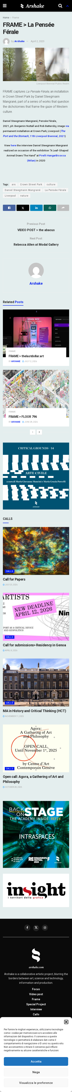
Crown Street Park (31, 184)
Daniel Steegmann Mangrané (23, 190)
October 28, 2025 (13, 787)
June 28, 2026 (31, 422)
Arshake (19, 41)
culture (51, 184)
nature (24, 195)
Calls (9, 571)
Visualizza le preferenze (36, 1083)
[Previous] (33, 432)
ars (14, 184)
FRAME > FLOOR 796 (23, 417)
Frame (15, 17)
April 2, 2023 (37, 41)
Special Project (36, 1004)
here (13, 145)
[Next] (39, 432)
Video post (36, 994)
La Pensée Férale (55, 190)
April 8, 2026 (11, 650)
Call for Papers (14, 579)
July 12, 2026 (30, 361)
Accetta (36, 1061)
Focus (36, 989)
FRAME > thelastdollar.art (26, 356)
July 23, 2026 (11, 585)
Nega (36, 1072)
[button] (66, 1022)
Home (6, 17)
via (67, 125)
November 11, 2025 (14, 716)
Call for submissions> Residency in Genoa (34, 645)
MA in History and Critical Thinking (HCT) (34, 711)
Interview (36, 1009)
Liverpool (10, 195)
